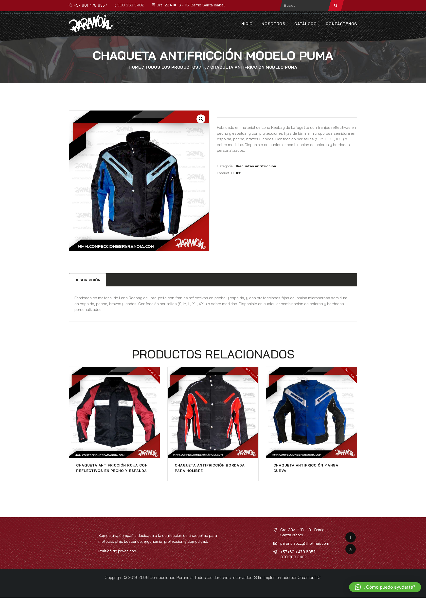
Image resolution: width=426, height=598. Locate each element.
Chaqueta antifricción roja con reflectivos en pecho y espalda (111, 468)
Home (135, 67)
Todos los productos (171, 67)
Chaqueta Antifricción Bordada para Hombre (210, 468)
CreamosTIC (309, 577)
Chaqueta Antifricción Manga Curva (305, 468)
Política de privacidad (117, 550)
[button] (200, 118)
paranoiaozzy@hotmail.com (304, 543)
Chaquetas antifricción (255, 166)
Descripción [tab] (87, 280)
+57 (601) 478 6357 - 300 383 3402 (299, 554)
